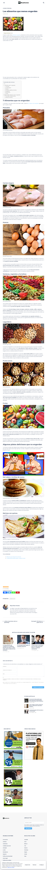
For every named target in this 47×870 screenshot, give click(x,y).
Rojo (25, 856)
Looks (4, 849)
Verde (25, 854)
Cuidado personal (7, 8)
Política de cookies (7, 860)
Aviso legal (5, 858)
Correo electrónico (7, 670)
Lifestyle (5, 847)
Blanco (25, 843)
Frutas (7, 93)
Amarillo (26, 839)
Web (3, 673)
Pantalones (5, 852)
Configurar (41, 864)
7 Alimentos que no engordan (9, 85)
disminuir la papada (16, 35)
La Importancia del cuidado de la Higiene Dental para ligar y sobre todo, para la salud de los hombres (9, 648)
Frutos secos (8, 92)
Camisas (4, 841)
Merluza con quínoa (9, 97)
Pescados (7, 86)
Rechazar (34, 864)
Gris (25, 845)
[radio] (3, 587)
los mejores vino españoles (33, 103)
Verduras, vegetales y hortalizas (11, 90)
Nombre (5, 666)
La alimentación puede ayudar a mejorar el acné (15, 558)
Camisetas (5, 843)
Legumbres (8, 91)
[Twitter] (9, 592)
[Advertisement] (23, 59)
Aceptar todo (27, 864)
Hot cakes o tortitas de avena (11, 96)
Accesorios (5, 839)
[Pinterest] (18, 592)
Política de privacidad (7, 856)
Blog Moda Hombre (15, 605)
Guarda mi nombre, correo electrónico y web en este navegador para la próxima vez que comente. (22, 679)
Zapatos (4, 854)
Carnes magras (8, 87)
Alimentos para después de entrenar (13, 556)
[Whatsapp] (13, 592)
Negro (25, 852)
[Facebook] (5, 592)
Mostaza (26, 849)
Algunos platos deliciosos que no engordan (12, 94)
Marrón (25, 847)
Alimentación (12, 598)
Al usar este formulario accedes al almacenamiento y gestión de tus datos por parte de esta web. (24, 683)
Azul (25, 841)
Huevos (7, 88)
